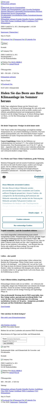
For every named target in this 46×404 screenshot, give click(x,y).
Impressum (5, 32)
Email (5, 341)
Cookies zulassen (23, 219)
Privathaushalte (6, 15)
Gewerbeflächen (17, 15)
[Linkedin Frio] (30, 39)
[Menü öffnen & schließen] (2, 6)
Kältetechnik (5, 7)
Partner (11, 21)
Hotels (25, 15)
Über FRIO (5, 21)
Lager (23, 9)
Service (12, 7)
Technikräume (5, 17)
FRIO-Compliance (28, 21)
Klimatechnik (5, 13)
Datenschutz (14, 32)
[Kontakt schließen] (4, 43)
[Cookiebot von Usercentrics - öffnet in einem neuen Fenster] (34, 177)
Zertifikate (18, 21)
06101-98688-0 (16, 62)
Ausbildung (39, 19)
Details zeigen (34, 213)
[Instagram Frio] (19, 39)
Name (5, 339)
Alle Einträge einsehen (8, 325)
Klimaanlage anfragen (8, 4)
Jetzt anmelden (8, 343)
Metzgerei (10, 11)
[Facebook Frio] (7, 39)
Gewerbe (29, 9)
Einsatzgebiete (20, 7)
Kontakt (19, 19)
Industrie (4, 11)
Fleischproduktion (29, 11)
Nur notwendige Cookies (23, 225)
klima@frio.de (14, 64)
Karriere (32, 19)
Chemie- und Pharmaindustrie (11, 9)
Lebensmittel (18, 11)
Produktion (36, 9)
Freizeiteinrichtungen (35, 15)
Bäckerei (39, 11)
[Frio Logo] (5, 2)
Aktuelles (25, 19)
